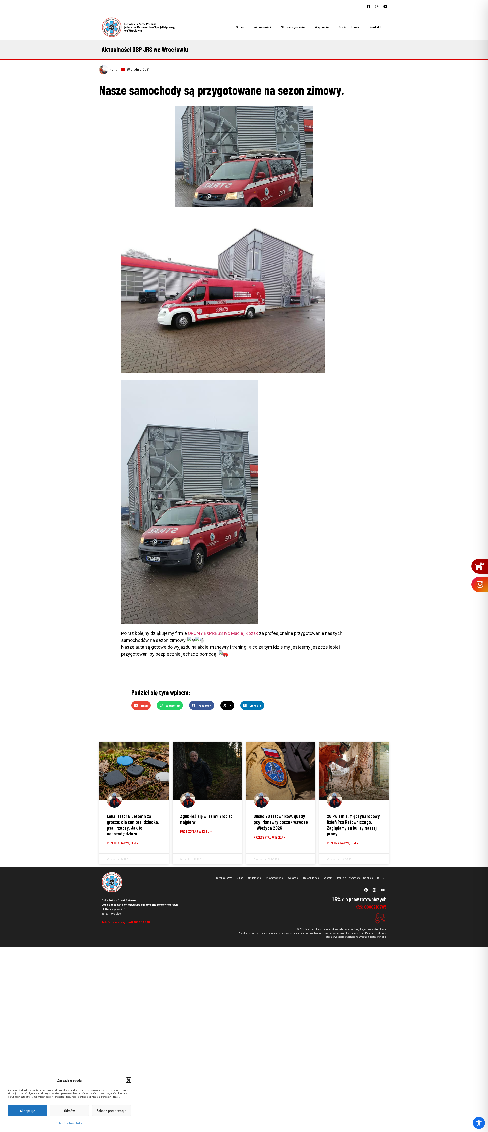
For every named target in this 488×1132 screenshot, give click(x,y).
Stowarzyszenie (293, 27)
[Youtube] (385, 6)
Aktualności (262, 27)
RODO (380, 877)
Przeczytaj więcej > (122, 843)
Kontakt (375, 27)
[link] (223, 633)
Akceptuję (27, 1110)
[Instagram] (376, 6)
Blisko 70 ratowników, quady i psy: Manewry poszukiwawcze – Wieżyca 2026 (281, 822)
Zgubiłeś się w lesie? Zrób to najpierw (206, 819)
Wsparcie (322, 27)
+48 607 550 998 (138, 922)
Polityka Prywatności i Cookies (69, 1123)
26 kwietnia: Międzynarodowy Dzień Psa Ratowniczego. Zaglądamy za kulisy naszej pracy (353, 824)
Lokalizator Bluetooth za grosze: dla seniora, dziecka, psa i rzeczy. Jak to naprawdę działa (133, 824)
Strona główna (224, 877)
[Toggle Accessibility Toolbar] (478, 1122)
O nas (240, 27)
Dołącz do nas (349, 27)
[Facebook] (368, 6)
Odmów (69, 1110)
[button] (128, 1080)
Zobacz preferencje (111, 1110)
